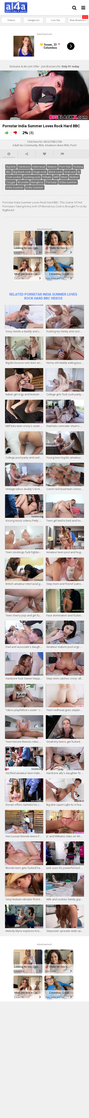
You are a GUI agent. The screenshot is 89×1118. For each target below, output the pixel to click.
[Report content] (62, 154)
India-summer (68, 182)
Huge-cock (39, 172)
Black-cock (55, 172)
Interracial (38, 166)
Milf (56, 177)
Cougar (10, 182)
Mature (52, 166)
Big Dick (11, 166)
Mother (74, 177)
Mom (64, 177)
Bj (79, 172)
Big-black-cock (22, 172)
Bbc (8, 172)
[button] (43, 95)
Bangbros (37, 182)
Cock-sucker (14, 177)
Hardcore (24, 166)
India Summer (15, 187)
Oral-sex (69, 172)
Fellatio (47, 177)
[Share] (26, 154)
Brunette (23, 182)
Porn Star (65, 166)
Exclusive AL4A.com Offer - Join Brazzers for (44, 66)
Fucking (78, 166)
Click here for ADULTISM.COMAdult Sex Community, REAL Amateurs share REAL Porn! (45, 143)
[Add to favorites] (44, 154)
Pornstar (51, 182)
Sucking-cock (32, 177)
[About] (9, 154)
